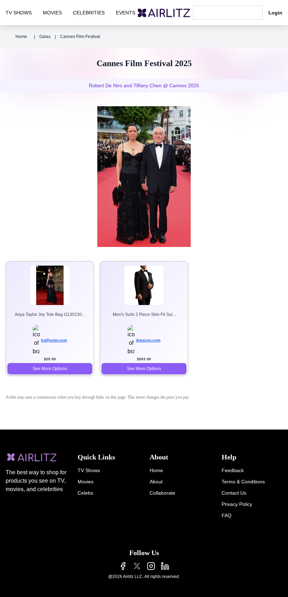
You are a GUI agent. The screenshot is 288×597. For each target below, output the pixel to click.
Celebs (85, 493)
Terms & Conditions (243, 481)
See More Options (50, 368)
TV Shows (89, 470)
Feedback (233, 470)
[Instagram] (151, 566)
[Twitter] (137, 566)
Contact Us (234, 493)
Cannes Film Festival (80, 36)
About (156, 481)
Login (275, 12)
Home (21, 36)
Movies (85, 481)
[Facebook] (123, 566)
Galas (45, 36)
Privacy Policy (237, 504)
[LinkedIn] (165, 566)
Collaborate (162, 493)
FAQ (226, 515)
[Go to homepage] (164, 13)
